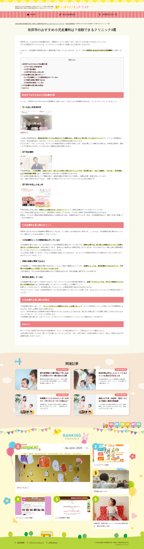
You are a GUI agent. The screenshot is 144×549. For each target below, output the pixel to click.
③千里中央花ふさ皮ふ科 (34, 72)
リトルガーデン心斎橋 (101, 465)
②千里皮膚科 (30, 69)
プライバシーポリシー (36, 542)
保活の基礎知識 (62, 369)
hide (74, 60)
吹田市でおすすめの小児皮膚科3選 (34, 64)
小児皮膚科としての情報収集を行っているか (41, 77)
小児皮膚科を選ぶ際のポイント (33, 75)
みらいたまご (23, 487)
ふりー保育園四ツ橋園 (62, 518)
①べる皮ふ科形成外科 (33, 67)
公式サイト (24, 132)
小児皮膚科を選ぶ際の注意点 (32, 85)
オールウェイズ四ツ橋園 (24, 518)
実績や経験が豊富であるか (34, 80)
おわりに (25, 88)
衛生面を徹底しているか (34, 82)
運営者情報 (21, 542)
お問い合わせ (53, 542)
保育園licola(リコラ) (100, 491)
